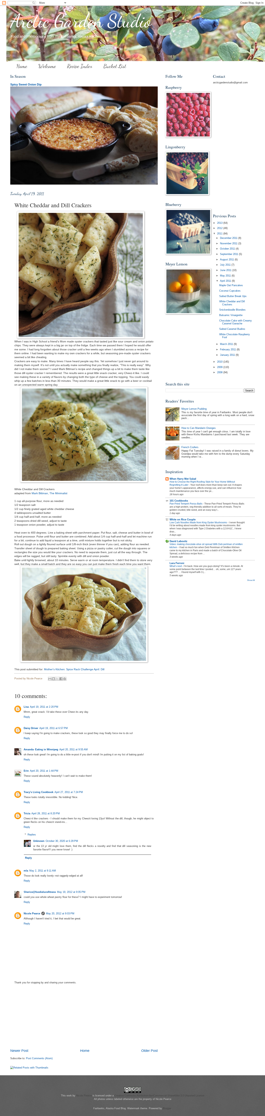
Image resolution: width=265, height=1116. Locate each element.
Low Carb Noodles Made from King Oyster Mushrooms (199, 522)
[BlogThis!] (53, 679)
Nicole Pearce (32, 913)
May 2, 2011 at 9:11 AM (42, 870)
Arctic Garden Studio (80, 21)
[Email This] (50, 679)
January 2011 (228, 354)
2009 (220, 367)
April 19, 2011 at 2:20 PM (44, 706)
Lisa (26, 706)
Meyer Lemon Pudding (194, 408)
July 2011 (225, 264)
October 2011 (228, 248)
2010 (220, 361)
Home (21, 66)
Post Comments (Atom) (39, 1058)
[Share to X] (57, 679)
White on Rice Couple (183, 519)
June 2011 (226, 270)
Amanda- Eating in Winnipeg (41, 749)
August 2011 (227, 259)
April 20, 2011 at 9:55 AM (73, 749)
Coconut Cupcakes (230, 290)
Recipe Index (79, 66)
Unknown (38, 841)
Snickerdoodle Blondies (232, 309)
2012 (220, 228)
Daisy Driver (31, 728)
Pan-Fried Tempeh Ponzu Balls (186, 503)
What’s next (176, 566)
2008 (220, 372)
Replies (32, 834)
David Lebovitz (178, 541)
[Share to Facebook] (61, 679)
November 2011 (229, 243)
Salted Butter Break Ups (233, 296)
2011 (220, 233)
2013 (220, 222)
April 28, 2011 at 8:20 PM (45, 813)
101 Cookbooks (179, 500)
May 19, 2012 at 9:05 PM (71, 892)
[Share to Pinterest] (65, 679)
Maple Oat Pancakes (231, 285)
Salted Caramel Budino (232, 328)
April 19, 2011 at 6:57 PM (53, 728)
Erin (26, 770)
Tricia (27, 813)
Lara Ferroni (177, 563)
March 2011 (227, 344)
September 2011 (229, 254)
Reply (27, 716)
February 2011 (228, 349)
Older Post (149, 1051)
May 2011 (226, 275)
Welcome (47, 66)
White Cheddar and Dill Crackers (232, 303)
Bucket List (114, 66)
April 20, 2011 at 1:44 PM (44, 770)
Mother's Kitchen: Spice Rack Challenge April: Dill (74, 669)
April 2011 (226, 280)
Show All (251, 580)
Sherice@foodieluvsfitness (40, 892)
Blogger (167, 1108)
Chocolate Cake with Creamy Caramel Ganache (235, 322)
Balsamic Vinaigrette (230, 315)
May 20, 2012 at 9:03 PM (60, 913)
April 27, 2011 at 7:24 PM (69, 792)
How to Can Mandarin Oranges (198, 428)
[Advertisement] (84, 1019)
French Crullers (189, 447)
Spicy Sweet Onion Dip (26, 84)
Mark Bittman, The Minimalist (49, 493)
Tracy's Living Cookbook (38, 792)
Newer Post (19, 1051)
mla (26, 870)
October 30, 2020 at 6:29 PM (62, 841)
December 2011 (229, 238)
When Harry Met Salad (183, 478)
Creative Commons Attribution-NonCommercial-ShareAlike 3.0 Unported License (159, 1095)
